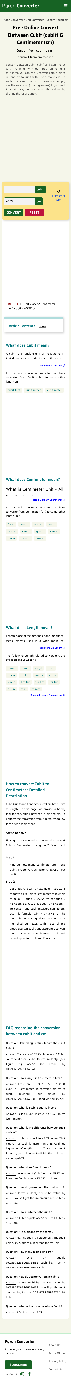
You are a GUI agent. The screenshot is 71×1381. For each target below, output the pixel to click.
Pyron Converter (13, 20)
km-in (11, 682)
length (50, 20)
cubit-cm (63, 20)
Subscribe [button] (18, 1364)
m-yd (38, 668)
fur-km (40, 682)
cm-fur (26, 531)
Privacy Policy (57, 1361)
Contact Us (55, 1369)
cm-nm (38, 524)
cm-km (12, 531)
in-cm (11, 538)
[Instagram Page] (22, 1374)
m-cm (51, 524)
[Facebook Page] (29, 1374)
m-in (23, 689)
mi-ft (51, 668)
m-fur (52, 675)
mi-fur (54, 682)
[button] (58, 191)
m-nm (25, 668)
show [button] (42, 326)
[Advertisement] (35, 138)
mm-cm (25, 538)
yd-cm (40, 531)
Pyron (20, 5)
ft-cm (11, 524)
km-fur (25, 682)
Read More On (51, 365)
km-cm (54, 531)
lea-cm (40, 538)
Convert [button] (13, 212)
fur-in (11, 689)
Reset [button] (34, 212)
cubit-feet (14, 390)
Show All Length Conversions (46, 695)
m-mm (12, 668)
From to (58, 198)
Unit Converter (35, 20)
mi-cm (24, 524)
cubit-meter (54, 390)
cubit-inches (33, 390)
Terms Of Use (57, 1353)
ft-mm (36, 689)
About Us (54, 1345)
